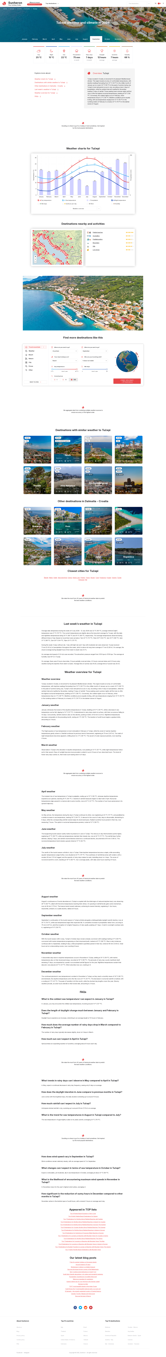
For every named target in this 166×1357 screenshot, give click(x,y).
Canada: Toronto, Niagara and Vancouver (83, 1293)
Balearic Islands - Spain (134, 1335)
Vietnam (86, 1339)
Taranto (114, 578)
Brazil (85, 1327)
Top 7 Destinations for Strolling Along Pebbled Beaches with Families (83, 1219)
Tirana (88, 578)
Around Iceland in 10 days (83, 1264)
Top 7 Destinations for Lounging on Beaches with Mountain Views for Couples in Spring (83, 1235)
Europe (12, 9)
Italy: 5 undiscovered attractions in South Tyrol (83, 1272)
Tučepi (35, 9)
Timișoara (81, 580)
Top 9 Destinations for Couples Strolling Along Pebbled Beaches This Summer (83, 1227)
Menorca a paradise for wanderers (83, 1279)
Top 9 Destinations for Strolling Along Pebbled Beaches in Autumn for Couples (83, 1222)
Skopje (92, 578)
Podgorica (103, 578)
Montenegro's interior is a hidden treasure (83, 1267)
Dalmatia (27, 9)
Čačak (119, 578)
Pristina (82, 578)
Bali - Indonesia (109, 1344)
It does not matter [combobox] (88, 361)
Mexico (86, 1335)
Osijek (55, 578)
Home (5, 9)
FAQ (18, 1344)
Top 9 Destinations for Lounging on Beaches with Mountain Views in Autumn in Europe (83, 1244)
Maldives (107, 1327)
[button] (35, 256)
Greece (86, 1344)
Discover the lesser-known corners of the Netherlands (83, 1269)
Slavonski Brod (62, 578)
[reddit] (85, 1307)
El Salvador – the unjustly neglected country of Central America (83, 1291)
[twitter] (80, 1307)
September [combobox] (86, 351)
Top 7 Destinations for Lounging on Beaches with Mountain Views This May (83, 1241)
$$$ (75, 379)
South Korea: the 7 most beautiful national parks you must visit (83, 1289)
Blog (18, 1331)
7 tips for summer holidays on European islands (83, 1262)
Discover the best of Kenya (83, 1296)
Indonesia (63, 1344)
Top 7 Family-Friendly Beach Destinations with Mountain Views (83, 1249)
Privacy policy (21, 1335)
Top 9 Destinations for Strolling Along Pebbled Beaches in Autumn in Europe (83, 1230)
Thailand (63, 1331)
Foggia (109, 578)
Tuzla (97, 578)
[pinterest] (91, 1307)
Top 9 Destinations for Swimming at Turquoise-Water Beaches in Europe (83, 1233)
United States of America (68, 1339)
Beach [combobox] (55, 361)
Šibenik (46, 578)
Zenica (70, 578)
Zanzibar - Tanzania (133, 1344)
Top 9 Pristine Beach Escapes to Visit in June (83, 1213)
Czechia (130, 1339)
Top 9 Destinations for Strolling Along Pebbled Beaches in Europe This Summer (83, 1224)
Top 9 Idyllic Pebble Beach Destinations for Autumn (83, 1216)
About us (19, 1327)
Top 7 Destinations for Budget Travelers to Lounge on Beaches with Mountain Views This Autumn (83, 1247)
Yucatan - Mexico (133, 1327)
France (85, 1331)
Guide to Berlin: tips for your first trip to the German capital (83, 1281)
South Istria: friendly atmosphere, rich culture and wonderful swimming (83, 1274)
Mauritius (107, 1331)
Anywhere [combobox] (56, 351)
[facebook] (75, 1307)
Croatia (19, 9)
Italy (62, 1327)
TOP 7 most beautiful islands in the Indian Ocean (83, 1286)
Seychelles (131, 1331)
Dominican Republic (110, 1335)
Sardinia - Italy (109, 1339)
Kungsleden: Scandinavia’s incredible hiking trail (83, 1276)
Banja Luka (76, 578)
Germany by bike (83, 1284)
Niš (86, 580)
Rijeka (51, 578)
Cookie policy (21, 1339)
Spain (62, 1335)
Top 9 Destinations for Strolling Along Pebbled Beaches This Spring (83, 1238)
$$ (66, 379)
